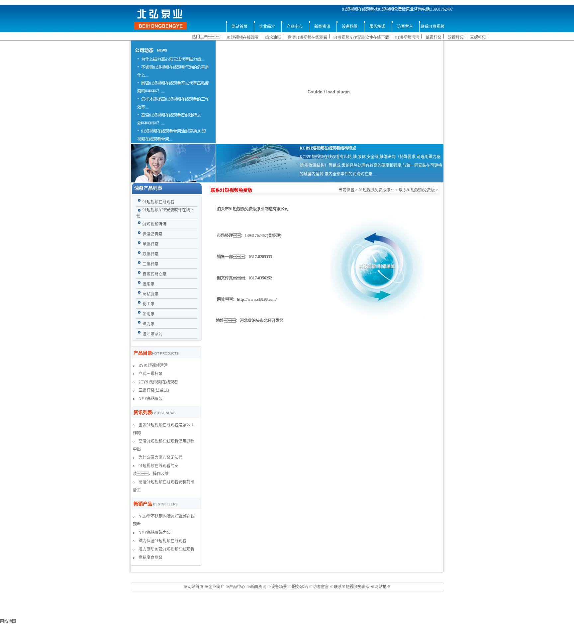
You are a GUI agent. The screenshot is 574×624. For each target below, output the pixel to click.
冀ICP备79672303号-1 (324, 613)
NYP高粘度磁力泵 (155, 532)
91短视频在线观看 (243, 37)
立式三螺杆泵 (150, 373)
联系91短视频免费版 (417, 190)
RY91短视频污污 (153, 365)
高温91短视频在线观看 (307, 37)
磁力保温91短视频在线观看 (162, 541)
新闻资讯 (258, 586)
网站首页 (195, 586)
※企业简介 (214, 586)
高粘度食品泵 (150, 557)
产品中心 (237, 586)
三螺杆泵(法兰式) (154, 390)
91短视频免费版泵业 (377, 190)
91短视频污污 (407, 37)
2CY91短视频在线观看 (158, 382)
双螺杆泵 (456, 37)
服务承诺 (300, 586)
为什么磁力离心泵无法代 (160, 457)
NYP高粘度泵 (151, 398)
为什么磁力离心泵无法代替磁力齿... (172, 59)
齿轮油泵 (273, 37)
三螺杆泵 (478, 37)
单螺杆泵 (433, 37)
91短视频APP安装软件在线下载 (361, 37)
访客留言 (321, 586)
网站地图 (383, 586)
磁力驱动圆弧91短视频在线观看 (166, 549)
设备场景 (279, 586)
